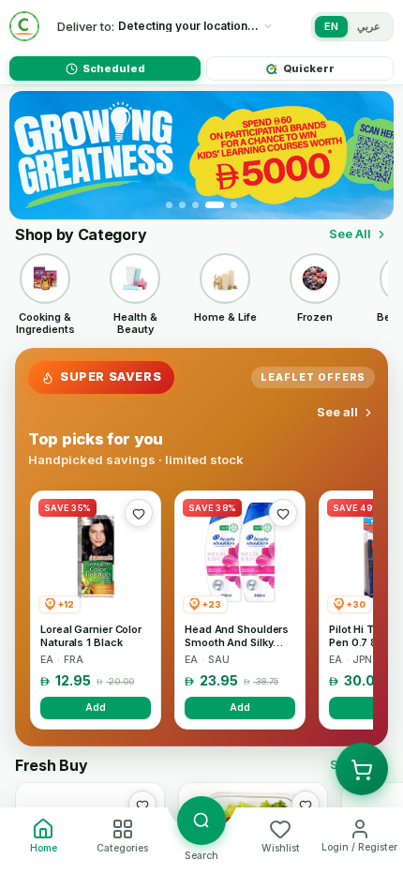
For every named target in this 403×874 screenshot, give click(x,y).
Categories (122, 848)
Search (201, 856)
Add (95, 707)
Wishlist (280, 848)
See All (350, 233)
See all (337, 411)
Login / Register (359, 847)
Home (43, 848)
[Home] (24, 26)
